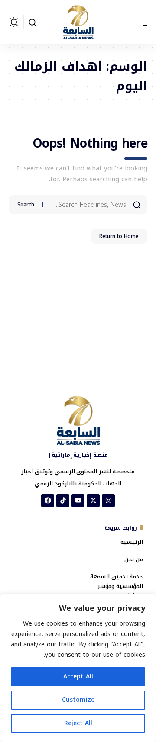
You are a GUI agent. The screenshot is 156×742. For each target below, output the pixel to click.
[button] (140, 22)
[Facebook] (47, 500)
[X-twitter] (93, 500)
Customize (78, 700)
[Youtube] (78, 500)
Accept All (78, 676)
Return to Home (119, 236)
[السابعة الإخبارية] (78, 22)
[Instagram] (108, 500)
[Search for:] (88, 204)
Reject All (78, 723)
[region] (78, 668)
